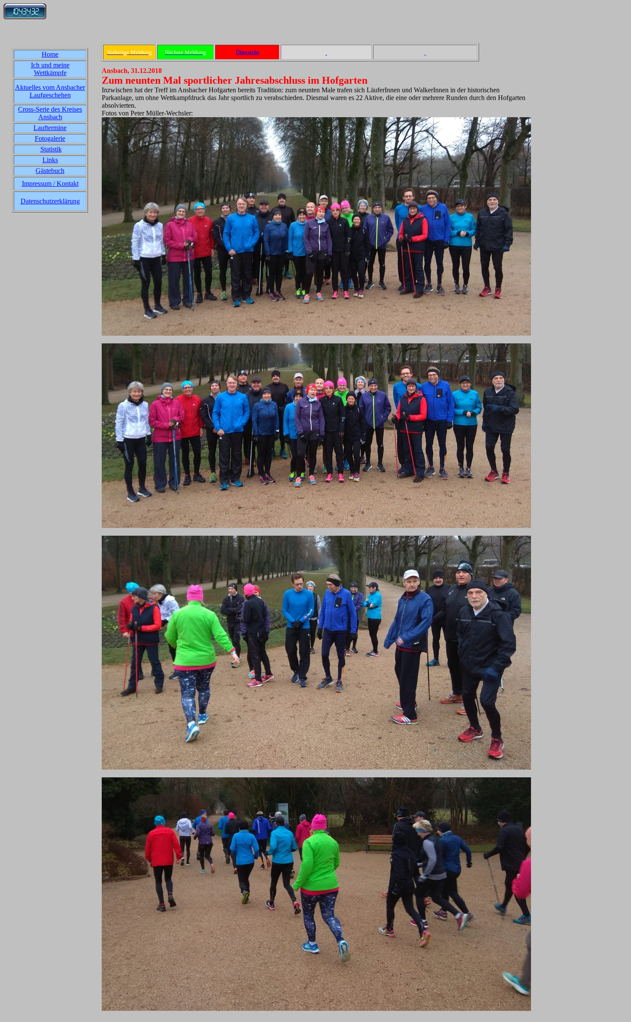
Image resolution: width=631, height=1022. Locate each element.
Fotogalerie (50, 138)
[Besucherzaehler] (24, 17)
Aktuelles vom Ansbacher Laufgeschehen (50, 91)
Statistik (51, 149)
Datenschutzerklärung (50, 201)
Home (50, 54)
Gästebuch (50, 170)
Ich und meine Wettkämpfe (50, 68)
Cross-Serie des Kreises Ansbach (50, 113)
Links (50, 160)
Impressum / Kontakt (50, 183)
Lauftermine (50, 127)
